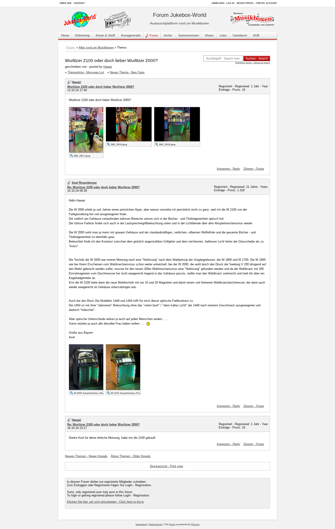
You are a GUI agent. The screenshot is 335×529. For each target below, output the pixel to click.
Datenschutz (155, 524)
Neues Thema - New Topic (127, 72)
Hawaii (107, 66)
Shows (209, 35)
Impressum (141, 524)
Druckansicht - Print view (166, 466)
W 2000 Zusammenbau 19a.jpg (90, 393)
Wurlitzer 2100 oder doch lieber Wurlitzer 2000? (100, 86)
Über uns (66, 3)
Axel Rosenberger (84, 182)
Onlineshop (82, 35)
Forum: (70, 47)
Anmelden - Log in (222, 3)
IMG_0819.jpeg (167, 144)
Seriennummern (188, 35)
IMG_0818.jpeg (119, 144)
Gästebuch (240, 35)
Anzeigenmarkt (131, 35)
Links (223, 35)
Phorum (195, 524)
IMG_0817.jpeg (82, 156)
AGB (256, 35)
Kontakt (79, 3)
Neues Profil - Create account (257, 3)
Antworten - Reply (228, 168)
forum (172, 524)
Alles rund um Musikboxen (96, 47)
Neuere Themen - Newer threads (86, 456)
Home (65, 35)
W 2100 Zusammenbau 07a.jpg (127, 393)
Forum (153, 35)
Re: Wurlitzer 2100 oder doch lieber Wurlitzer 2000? (103, 187)
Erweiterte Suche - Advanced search (252, 63)
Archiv (168, 35)
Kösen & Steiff (105, 35)
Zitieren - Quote (253, 168)
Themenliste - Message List (85, 72)
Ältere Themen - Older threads (131, 456)
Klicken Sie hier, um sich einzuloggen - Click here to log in (105, 501)
